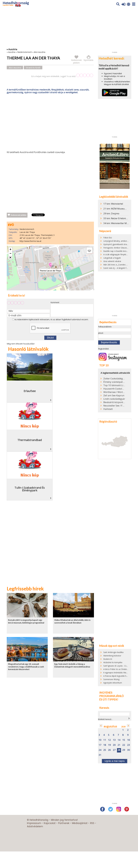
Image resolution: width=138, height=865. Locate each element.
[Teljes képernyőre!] (10, 257)
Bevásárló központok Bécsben (114, 402)
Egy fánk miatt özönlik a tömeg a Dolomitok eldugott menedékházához (72, 665)
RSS (92, 823)
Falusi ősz (107, 237)
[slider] (84, 75)
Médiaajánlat (79, 823)
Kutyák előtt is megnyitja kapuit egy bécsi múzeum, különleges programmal (26, 621)
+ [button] (10, 249)
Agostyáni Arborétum (112, 682)
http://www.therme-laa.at (30, 241)
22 (123, 745)
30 (128, 750)
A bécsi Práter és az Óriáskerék (116, 669)
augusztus (110, 726)
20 (114, 745)
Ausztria (11, 52)
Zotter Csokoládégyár (114, 378)
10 (100, 740)
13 (114, 740)
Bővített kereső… (105, 719)
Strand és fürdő (33, 67)
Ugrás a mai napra (115, 761)
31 (100, 755)
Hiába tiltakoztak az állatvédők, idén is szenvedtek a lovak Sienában (72, 621)
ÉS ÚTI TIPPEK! (108, 699)
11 (104, 740)
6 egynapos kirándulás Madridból (117, 672)
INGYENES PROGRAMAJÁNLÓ (111, 694)
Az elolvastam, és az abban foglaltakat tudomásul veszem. (51, 319)
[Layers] (89, 250)
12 (109, 740)
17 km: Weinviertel (113, 203)
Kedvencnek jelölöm (18, 215)
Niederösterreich (24, 52)
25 (104, 750)
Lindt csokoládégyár (114, 399)
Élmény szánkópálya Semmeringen (114, 382)
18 (104, 745)
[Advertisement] (50, 122)
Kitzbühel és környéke (112, 662)
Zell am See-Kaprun (113, 395)
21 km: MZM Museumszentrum (120, 208)
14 (119, 740)
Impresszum (34, 823)
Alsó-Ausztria (39, 52)
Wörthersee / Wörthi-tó (114, 392)
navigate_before (101, 725)
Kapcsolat (50, 823)
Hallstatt (108, 409)
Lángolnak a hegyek (112, 258)
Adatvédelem (35, 826)
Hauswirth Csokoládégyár (114, 388)
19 (109, 745)
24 (100, 750)
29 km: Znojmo (111, 213)
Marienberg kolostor (112, 655)
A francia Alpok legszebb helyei (116, 676)
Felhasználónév (105, 326)
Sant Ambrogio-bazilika (113, 652)
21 (119, 745)
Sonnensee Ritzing (111, 679)
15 (123, 740)
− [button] (10, 253)
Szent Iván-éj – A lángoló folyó (116, 268)
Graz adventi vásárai (112, 261)
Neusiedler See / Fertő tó (114, 405)
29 (123, 750)
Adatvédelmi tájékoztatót (28, 319)
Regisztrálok (103, 348)
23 (128, 745)
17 (100, 745)
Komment (55, 302)
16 (128, 740)
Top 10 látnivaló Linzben (114, 385)
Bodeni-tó (107, 659)
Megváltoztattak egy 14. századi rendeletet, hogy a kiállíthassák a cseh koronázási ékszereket (26, 666)
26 (109, 750)
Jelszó (100, 333)
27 (114, 750)
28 (119, 750)
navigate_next (129, 718)
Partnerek (63, 823)
